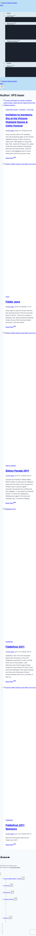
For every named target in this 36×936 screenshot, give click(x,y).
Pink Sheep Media (15, 867)
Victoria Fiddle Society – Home (12, 878)
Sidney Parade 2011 (17, 470)
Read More (11, 158)
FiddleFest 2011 (15, 646)
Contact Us (10, 922)
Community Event (12, 109)
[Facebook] (1, 857)
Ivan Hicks (10, 889)
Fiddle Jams (13, 301)
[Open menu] (2, 87)
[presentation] (19, 102)
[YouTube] (6, 857)
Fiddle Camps (7, 933)
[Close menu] (0, 873)
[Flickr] (9, 857)
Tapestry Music (11, 915)
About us (6, 918)
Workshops (10, 896)
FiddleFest (9, 642)
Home (9, 13)
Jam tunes (6, 885)
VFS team (10, 131)
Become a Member (12, 882)
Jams (7, 297)
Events (9, 63)
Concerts (22, 109)
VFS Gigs (30, 109)
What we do (6, 892)
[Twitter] (4, 857)
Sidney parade (11, 465)
